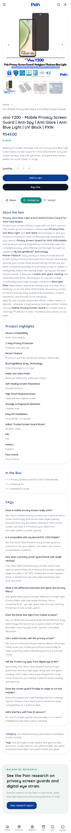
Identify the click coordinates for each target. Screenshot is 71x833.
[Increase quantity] (29, 168)
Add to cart (35, 177)
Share (12, 200)
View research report (21, 805)
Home (6, 104)
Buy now (35, 187)
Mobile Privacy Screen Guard (29, 307)
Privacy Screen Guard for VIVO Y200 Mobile (42, 240)
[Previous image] (8, 45)
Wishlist (52, 200)
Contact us (33, 200)
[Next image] (62, 45)
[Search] (59, 5)
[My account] (65, 5)
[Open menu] (4, 5)
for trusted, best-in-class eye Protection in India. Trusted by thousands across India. (35, 311)
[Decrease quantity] (18, 168)
